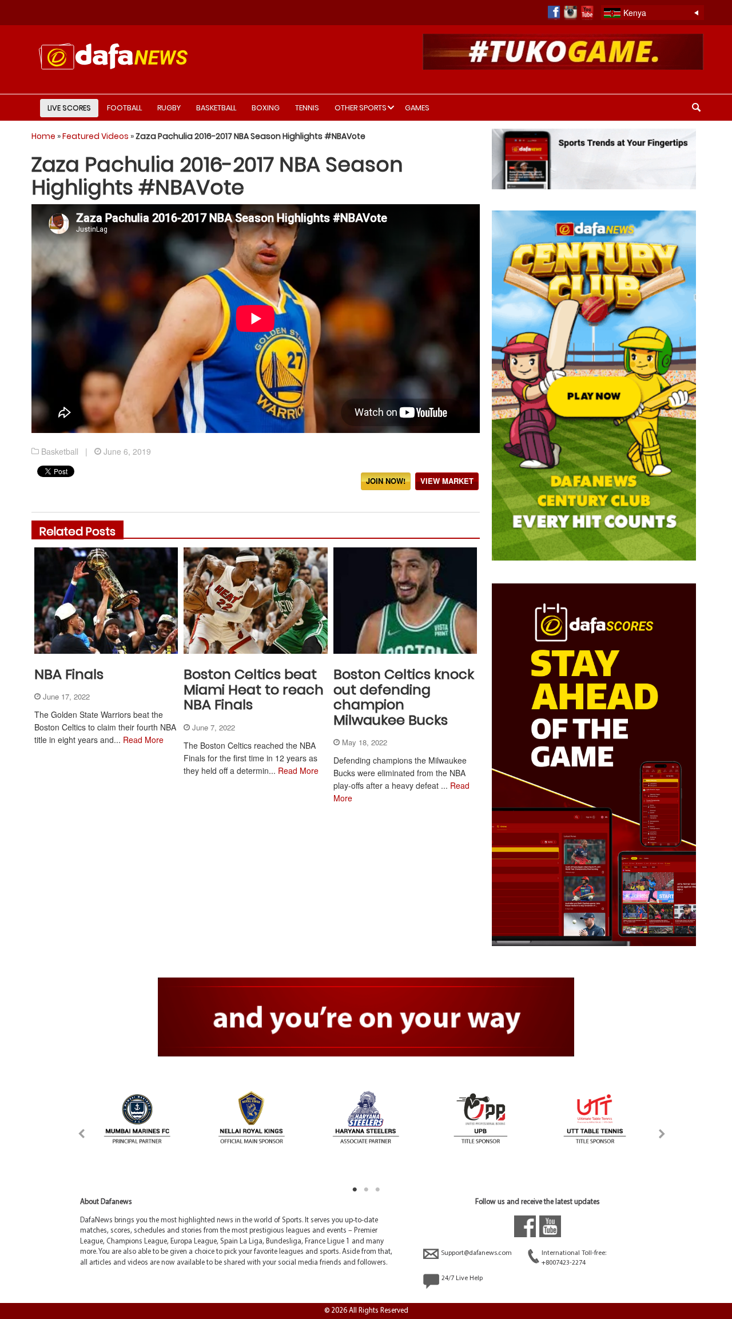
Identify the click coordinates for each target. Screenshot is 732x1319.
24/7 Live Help (462, 1278)
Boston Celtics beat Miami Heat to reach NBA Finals (254, 689)
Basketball (216, 108)
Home (43, 136)
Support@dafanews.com (476, 1253)
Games (417, 108)
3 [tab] (377, 1189)
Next (659, 1131)
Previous (71, 1131)
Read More (143, 739)
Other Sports (361, 108)
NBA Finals (69, 674)
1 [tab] (354, 1189)
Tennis (307, 108)
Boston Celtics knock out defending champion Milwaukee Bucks (403, 697)
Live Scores (69, 108)
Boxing (266, 108)
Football (124, 108)
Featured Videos (95, 136)
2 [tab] (366, 1189)
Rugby (169, 108)
